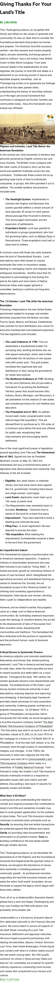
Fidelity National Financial (29, 767)
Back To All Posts (9, 979)
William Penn (45, 236)
